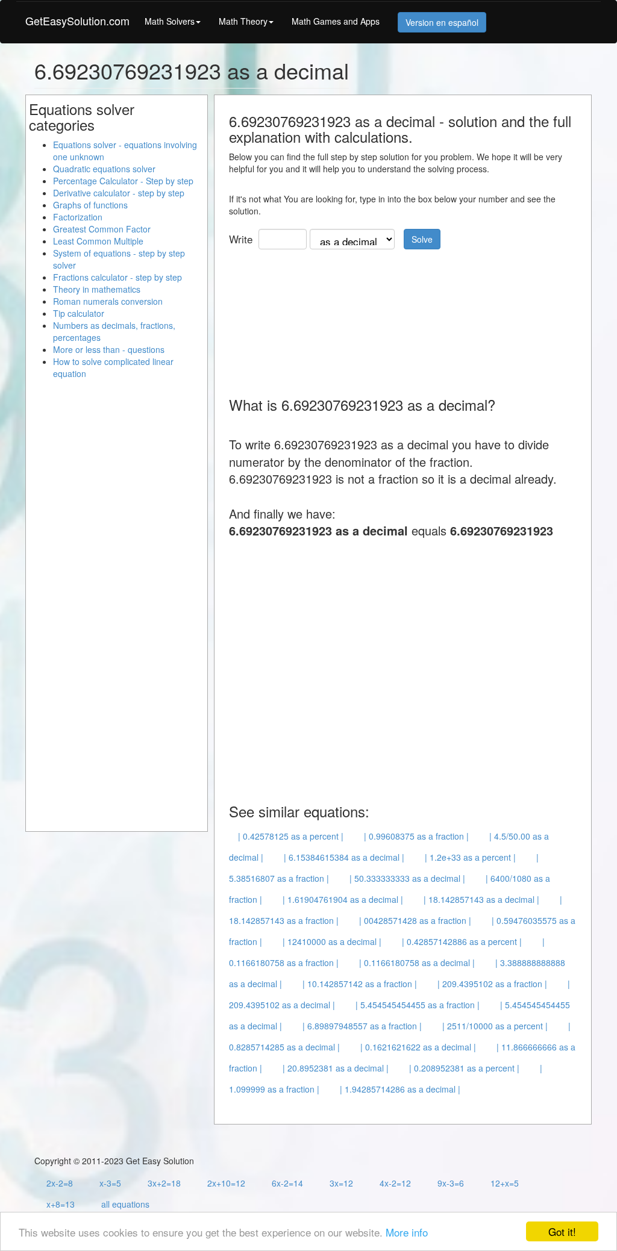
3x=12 (341, 1183)
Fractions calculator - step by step (117, 277)
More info (407, 1232)
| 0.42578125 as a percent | (290, 836)
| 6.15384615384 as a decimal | (344, 857)
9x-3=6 (450, 1183)
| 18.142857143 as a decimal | (481, 899)
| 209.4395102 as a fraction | (492, 984)
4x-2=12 (395, 1183)
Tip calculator (78, 313)
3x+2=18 (164, 1183)
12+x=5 (504, 1183)
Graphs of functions (90, 205)
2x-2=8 (59, 1183)
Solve (422, 239)
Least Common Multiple (98, 241)
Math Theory (243, 21)
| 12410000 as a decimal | (332, 941)
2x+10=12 (226, 1183)
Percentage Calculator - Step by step (123, 181)
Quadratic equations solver (104, 169)
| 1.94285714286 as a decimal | (400, 1089)
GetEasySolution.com (77, 20)
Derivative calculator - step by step (118, 193)
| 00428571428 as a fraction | (415, 920)
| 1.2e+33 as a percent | (470, 857)
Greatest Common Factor (102, 229)
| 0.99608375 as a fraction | (416, 836)
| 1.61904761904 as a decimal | (343, 899)
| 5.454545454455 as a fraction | (417, 1005)
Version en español (442, 22)
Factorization (77, 217)
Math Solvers (170, 21)
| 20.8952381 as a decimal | (336, 1068)
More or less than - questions (108, 349)
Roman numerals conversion (108, 301)
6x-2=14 (287, 1183)
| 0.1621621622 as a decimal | (418, 1047)
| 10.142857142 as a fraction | (359, 984)
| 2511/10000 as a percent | (495, 1026)
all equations (125, 1204)
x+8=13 (60, 1204)
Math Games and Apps (336, 21)
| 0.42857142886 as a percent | (462, 941)
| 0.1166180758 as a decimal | (417, 962)
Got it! (562, 1231)
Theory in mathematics (96, 289)
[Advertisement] (325, 319)
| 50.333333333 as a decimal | (407, 878)
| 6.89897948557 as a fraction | (362, 1026)
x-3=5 (110, 1183)
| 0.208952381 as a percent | (464, 1068)
